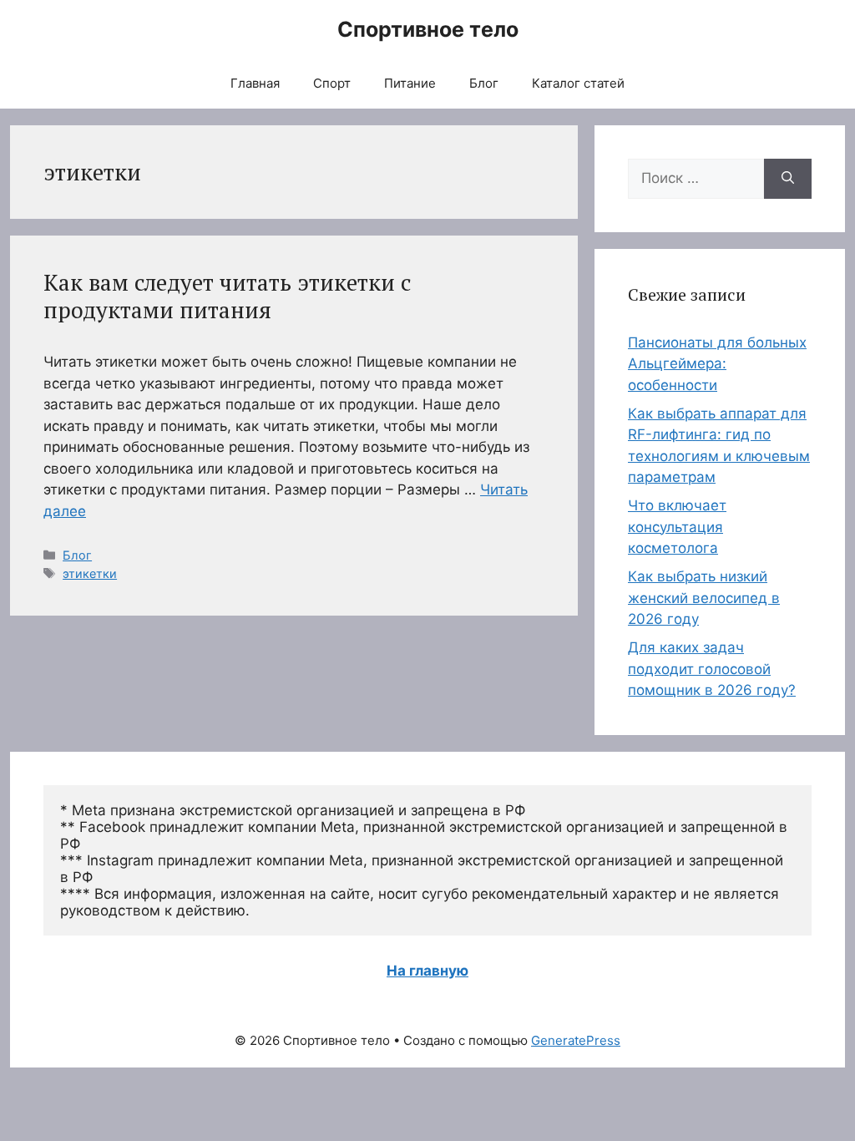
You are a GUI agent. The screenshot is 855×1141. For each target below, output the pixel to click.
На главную (427, 970)
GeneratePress (575, 1040)
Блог (483, 83)
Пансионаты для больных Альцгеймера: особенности (717, 363)
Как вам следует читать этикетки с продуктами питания (227, 295)
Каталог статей (578, 83)
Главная (255, 83)
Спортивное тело (428, 29)
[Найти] (788, 179)
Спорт (332, 83)
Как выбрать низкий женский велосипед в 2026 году (704, 597)
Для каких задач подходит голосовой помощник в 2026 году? (712, 668)
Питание (410, 83)
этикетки (90, 573)
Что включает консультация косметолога (677, 526)
